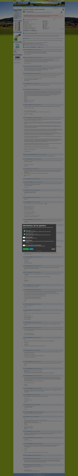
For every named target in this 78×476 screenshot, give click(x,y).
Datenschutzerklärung (28, 228)
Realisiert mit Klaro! (39, 250)
